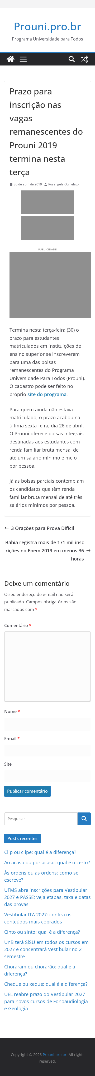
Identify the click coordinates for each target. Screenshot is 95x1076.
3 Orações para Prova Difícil (42, 528)
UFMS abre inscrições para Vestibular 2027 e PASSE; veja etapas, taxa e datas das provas (47, 897)
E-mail (12, 738)
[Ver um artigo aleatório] (84, 59)
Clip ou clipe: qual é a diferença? (40, 852)
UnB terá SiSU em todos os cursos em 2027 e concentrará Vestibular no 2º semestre (46, 949)
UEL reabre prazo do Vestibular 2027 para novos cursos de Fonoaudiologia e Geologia (46, 1001)
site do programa (46, 394)
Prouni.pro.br (47, 26)
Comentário (17, 625)
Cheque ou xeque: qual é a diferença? (46, 984)
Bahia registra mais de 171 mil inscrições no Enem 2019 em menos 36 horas (44, 550)
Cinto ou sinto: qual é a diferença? (42, 932)
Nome (12, 711)
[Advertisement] (47, 202)
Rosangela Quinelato (63, 184)
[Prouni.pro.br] (10, 59)
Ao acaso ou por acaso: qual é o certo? (47, 862)
